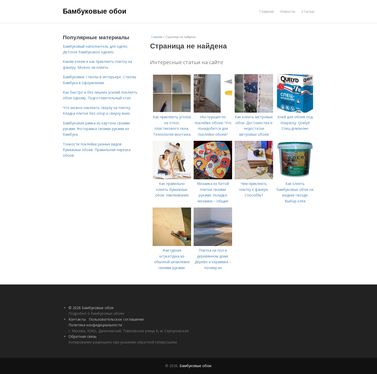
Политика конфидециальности (95, 324)
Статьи (308, 11)
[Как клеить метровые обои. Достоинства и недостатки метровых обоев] (254, 111)
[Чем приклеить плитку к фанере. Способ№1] (254, 177)
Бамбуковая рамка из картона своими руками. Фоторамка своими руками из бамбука (96, 129)
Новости (287, 11)
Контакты (77, 319)
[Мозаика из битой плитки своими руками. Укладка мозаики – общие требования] (213, 177)
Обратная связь (82, 336)
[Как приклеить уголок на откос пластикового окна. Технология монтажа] (172, 111)
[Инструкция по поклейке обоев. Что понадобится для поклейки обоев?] (213, 111)
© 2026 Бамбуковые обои (91, 307)
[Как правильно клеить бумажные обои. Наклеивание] (172, 177)
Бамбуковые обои (94, 11)
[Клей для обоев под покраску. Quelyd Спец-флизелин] (295, 111)
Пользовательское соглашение (116, 319)
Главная (266, 11)
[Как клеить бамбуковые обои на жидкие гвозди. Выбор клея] (295, 177)
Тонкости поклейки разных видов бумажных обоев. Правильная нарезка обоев (97, 150)
